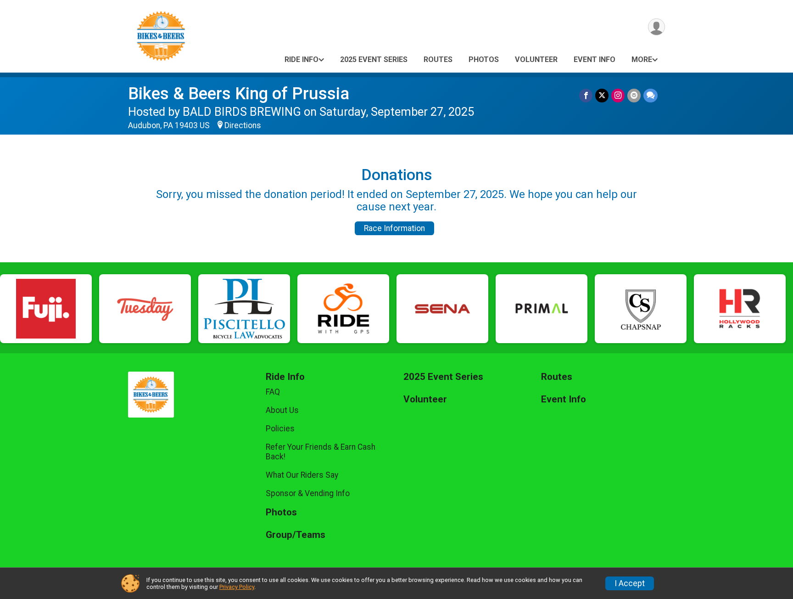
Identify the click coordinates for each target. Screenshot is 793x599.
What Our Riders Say (302, 475)
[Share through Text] (650, 95)
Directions (242, 125)
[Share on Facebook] (585, 95)
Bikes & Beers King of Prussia (238, 93)
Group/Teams (295, 535)
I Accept (629, 583)
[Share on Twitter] (602, 95)
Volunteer (536, 59)
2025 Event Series (374, 59)
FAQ (273, 391)
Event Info (594, 59)
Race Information (394, 228)
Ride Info (301, 59)
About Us (282, 410)
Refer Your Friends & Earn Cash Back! (320, 451)
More (641, 59)
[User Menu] (656, 26)
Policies (280, 428)
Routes (438, 59)
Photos (484, 59)
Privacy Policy (236, 586)
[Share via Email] (634, 95)
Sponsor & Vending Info (308, 493)
